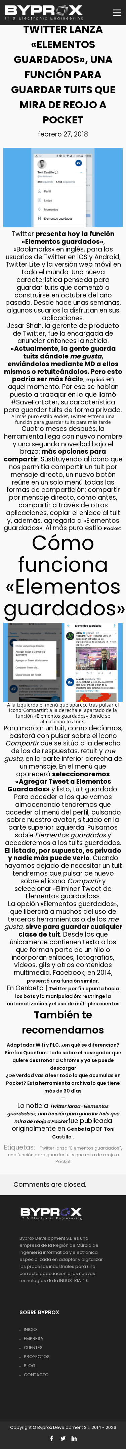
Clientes (33, 1347)
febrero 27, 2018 (63, 134)
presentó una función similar (62, 981)
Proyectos (37, 1356)
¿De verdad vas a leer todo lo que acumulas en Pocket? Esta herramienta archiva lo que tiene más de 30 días (63, 1083)
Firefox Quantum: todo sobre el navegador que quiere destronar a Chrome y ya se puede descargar (63, 1060)
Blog (29, 1365)
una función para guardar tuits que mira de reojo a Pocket (63, 1158)
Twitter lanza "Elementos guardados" (80, 1148)
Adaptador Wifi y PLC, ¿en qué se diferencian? (63, 1045)
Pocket (112, 528)
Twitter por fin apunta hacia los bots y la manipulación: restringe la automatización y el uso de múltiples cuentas (63, 996)
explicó (95, 379)
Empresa (33, 1338)
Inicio (30, 1329)
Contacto (36, 1375)
